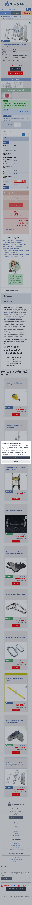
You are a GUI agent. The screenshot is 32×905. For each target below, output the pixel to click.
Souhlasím (16, 458)
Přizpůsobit (16, 461)
